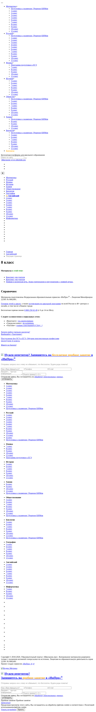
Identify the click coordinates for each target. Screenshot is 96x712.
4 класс (14, 45)
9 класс (14, 27)
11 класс (14, 31)
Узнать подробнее (8, 709)
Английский (12, 196)
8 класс (14, 24)
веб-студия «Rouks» (20, 655)
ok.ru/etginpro (28, 323)
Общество (10, 97)
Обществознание (13, 189)
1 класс (14, 11)
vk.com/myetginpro (25, 321)
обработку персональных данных (48, 377)
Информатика (12, 218)
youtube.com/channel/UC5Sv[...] (29, 325)
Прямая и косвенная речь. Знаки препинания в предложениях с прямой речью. (39, 282)
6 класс (14, 20)
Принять (21, 710)
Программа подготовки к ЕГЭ (24, 65)
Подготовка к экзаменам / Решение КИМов (29, 9)
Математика (11, 6)
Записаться (5, 703)
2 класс (14, 13)
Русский (9, 33)
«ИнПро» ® (27, 664)
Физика (9, 63)
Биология (10, 130)
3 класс (14, 15)
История (9, 78)
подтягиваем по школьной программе (45, 304)
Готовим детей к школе (11, 304)
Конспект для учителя (15, 277)
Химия (9, 117)
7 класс (14, 22)
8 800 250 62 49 (30, 310)
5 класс (14, 18)
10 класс (14, 29)
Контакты (10, 151)
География (10, 193)
